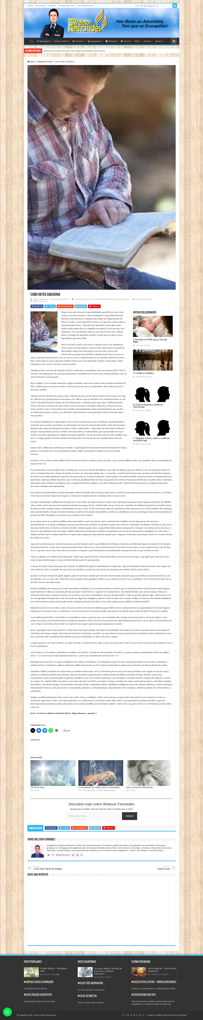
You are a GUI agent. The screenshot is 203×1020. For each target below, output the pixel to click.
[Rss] (136, 6)
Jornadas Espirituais (66, 6)
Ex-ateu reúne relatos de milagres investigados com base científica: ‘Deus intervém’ (76, 51)
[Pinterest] (145, 6)
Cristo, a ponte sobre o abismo (91, 1002)
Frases (30, 6)
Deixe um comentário (143, 299)
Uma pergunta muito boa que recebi (39, 1001)
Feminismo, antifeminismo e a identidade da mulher (154, 988)
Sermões (51, 6)
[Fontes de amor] (52, 773)
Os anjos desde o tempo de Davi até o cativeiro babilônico (108, 971)
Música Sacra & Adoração (39, 982)
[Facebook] (139, 6)
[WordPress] (153, 6)
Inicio (31, 61)
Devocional (40, 6)
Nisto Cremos (62, 41)
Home (31, 41)
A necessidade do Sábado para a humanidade (98, 787)
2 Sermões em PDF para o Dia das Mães (150, 340)
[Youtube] (151, 6)
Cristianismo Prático (44, 61)
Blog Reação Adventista (39, 995)
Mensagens (45, 41)
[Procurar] (175, 5)
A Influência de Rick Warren (35, 988)
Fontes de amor (37, 787)
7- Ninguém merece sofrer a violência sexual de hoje (151, 439)
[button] (7, 1012)
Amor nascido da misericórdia (139, 787)
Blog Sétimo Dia (88, 996)
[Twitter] (141, 6)
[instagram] (157, 6)
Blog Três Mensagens (91, 983)
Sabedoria (118, 299)
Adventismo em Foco (145, 995)
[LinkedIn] (148, 6)
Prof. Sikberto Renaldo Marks (102, 299)
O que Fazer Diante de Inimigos (47, 868)
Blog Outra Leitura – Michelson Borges (155, 982)
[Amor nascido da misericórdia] (148, 773)
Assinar (130, 816)
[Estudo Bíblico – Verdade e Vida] (31, 972)
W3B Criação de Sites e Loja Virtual (171, 1015)
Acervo (127, 41)
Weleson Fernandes (40, 299)
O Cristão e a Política (143, 373)
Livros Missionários (86, 6)
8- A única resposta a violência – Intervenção (148, 405)
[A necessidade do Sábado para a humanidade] (100, 773)
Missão (158, 41)
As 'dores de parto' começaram (91, 990)
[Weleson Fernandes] (101, 23)
